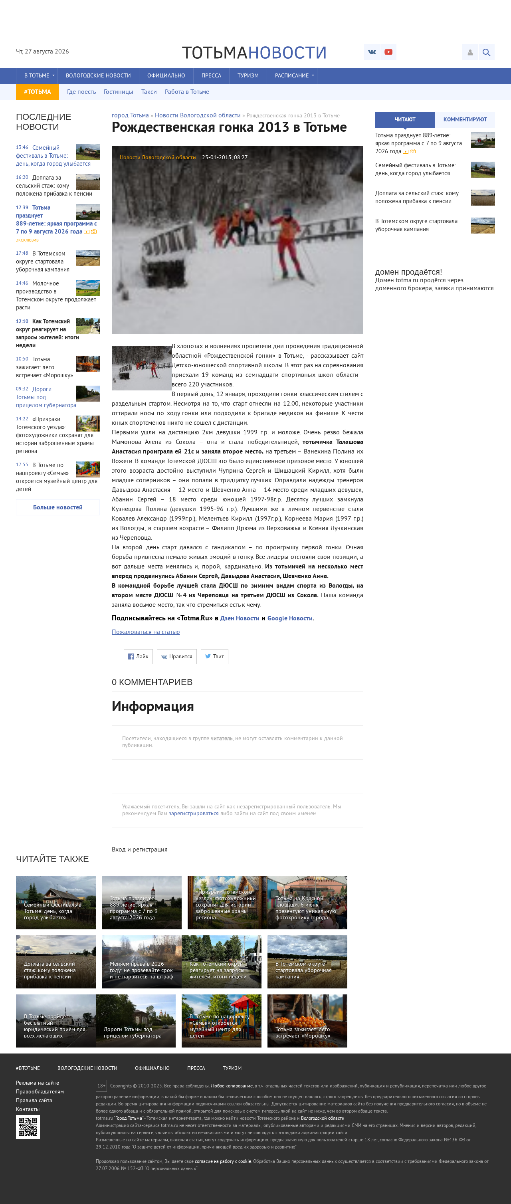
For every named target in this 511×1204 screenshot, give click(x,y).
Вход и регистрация (140, 850)
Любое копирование (232, 1086)
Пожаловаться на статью (146, 632)
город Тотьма (130, 116)
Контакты (28, 1109)
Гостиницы (118, 92)
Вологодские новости (98, 76)
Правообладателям (40, 1092)
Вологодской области (323, 1119)
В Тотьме (37, 76)
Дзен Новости (239, 619)
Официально (166, 76)
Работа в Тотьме (187, 92)
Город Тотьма (128, 1119)
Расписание (292, 76)
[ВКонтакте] (372, 52)
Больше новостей (58, 508)
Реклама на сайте (37, 1083)
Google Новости (290, 619)
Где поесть (81, 92)
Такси (149, 92)
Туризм (248, 76)
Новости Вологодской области (198, 116)
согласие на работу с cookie (223, 1162)
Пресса (211, 76)
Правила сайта (34, 1100)
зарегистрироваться (194, 813)
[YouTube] (388, 52)
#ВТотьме (28, 1068)
